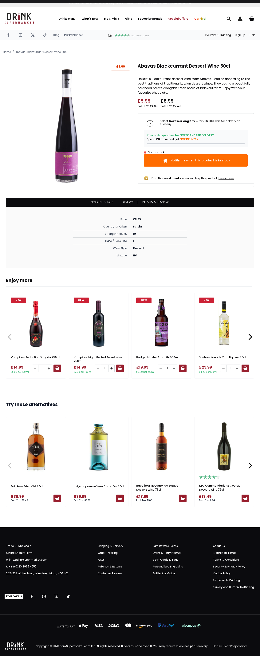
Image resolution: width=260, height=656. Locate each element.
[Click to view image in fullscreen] (68, 125)
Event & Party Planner (167, 553)
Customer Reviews (110, 573)
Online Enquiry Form (19, 553)
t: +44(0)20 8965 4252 (21, 566)
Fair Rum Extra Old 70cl (27, 486)
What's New (90, 19)
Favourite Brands (150, 19)
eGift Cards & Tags (165, 560)
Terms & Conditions (226, 560)
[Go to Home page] (19, 18)
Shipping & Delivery (110, 546)
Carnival (200, 19)
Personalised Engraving (168, 566)
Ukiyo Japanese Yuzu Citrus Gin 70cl (99, 486)
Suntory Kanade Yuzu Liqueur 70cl (222, 357)
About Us (219, 546)
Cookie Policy (221, 573)
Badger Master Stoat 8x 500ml (157, 357)
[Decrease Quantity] (35, 368)
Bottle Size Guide (164, 573)
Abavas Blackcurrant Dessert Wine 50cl (41, 52)
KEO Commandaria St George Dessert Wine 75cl (219, 488)
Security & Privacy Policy (229, 566)
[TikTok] (45, 35)
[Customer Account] (240, 19)
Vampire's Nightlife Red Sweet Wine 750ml (98, 359)
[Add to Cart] (57, 368)
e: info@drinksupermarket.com (26, 560)
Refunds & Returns (110, 566)
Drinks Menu (67, 19)
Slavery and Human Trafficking (233, 587)
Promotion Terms (224, 553)
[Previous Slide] (10, 337)
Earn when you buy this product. (193, 178)
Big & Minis (111, 19)
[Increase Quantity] (49, 368)
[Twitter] (33, 35)
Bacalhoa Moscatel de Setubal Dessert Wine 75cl (157, 488)
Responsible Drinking (226, 580)
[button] (130, 35)
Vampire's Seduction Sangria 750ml (35, 357)
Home (7, 52)
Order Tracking (108, 553)
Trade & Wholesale (18, 546)
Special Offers (178, 19)
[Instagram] (20, 35)
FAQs (101, 560)
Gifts (128, 19)
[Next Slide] (250, 337)
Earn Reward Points (165, 546)
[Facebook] (8, 35)
